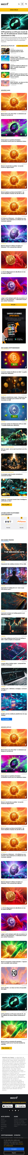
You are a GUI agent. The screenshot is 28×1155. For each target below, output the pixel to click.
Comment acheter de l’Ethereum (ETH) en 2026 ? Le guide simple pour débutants (13, 424)
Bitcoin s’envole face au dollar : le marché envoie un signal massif (12, 166)
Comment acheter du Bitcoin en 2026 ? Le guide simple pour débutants (18, 67)
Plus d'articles (6, 1048)
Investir (3, 661)
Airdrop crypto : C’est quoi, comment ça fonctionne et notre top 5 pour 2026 (19, 59)
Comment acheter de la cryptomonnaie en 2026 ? (17, 50)
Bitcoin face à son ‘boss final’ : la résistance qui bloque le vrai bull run (13, 114)
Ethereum (3, 1121)
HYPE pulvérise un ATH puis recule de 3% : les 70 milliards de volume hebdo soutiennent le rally (14, 33)
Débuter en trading (19, 1121)
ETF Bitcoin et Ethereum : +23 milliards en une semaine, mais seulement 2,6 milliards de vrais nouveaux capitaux (13, 219)
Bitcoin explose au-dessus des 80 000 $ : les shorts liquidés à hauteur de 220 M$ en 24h (12, 192)
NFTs (2, 1128)
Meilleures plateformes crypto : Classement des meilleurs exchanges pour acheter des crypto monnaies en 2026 (14, 398)
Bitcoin (3, 1119)
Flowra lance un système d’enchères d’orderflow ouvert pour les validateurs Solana (13, 140)
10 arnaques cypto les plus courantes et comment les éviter (11, 474)
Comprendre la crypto (7, 1137)
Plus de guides (6, 504)
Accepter (14, 1149)
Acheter (12, 49)
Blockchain (4, 1126)
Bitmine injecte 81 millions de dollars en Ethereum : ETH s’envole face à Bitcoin (12, 246)
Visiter (8, 528)
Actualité (5, 26)
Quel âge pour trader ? (20, 1123)
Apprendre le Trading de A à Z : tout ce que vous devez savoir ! (12, 588)
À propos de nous (18, 1137)
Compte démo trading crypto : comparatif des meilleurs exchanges (13, 664)
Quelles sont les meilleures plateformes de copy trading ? (14, 714)
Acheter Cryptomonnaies (20, 1119)
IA (1, 1130)
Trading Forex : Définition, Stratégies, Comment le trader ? (14, 689)
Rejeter (14, 1153)
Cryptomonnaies (5, 497)
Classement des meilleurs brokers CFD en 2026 (13, 564)
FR (22, 4)
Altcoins (3, 1123)
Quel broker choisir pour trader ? (20, 1125)
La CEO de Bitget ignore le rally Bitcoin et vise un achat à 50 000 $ (13, 272)
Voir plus (14, 304)
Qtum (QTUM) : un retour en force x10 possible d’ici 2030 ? (13, 988)
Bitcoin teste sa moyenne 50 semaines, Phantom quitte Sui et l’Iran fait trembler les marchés (13, 1043)
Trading (3, 562)
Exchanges (4, 1124)
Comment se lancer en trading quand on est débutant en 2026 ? (13, 613)
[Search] (19, 4)
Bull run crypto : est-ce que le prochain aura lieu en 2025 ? (14, 449)
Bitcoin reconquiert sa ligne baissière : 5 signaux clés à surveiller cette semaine (14, 962)
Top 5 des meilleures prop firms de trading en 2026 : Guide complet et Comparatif (13, 638)
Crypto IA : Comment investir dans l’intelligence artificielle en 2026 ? (14, 500)
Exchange (3, 395)
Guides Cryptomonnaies (15, 56)
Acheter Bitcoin (14, 10)
